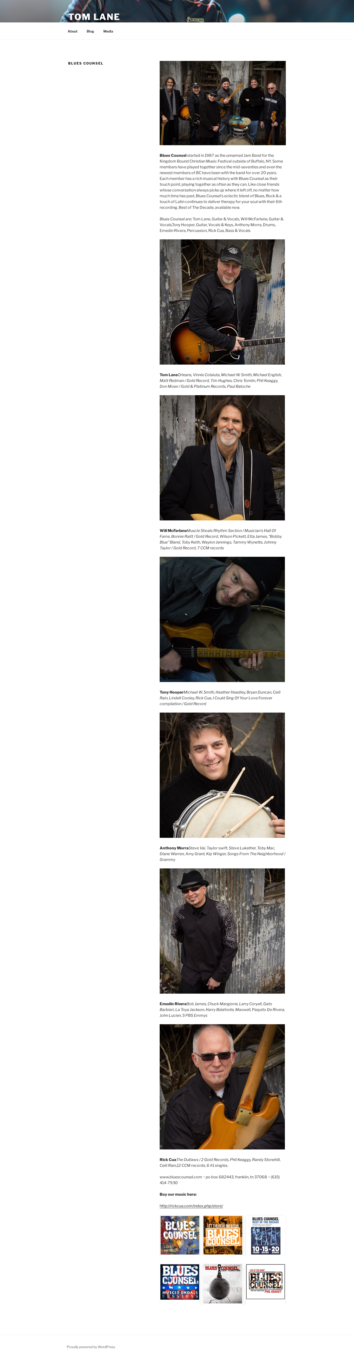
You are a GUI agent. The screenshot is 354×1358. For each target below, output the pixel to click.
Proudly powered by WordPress (91, 1347)
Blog (90, 31)
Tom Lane (94, 17)
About (73, 31)
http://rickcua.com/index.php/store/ (191, 1206)
